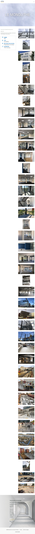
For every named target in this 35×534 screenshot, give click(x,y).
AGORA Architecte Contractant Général (12, 529)
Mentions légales (26, 529)
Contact (21, 529)
